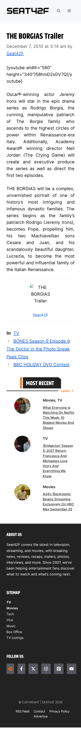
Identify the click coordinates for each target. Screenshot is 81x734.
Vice (9, 620)
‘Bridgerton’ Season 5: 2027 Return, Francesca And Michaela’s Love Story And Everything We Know (58, 461)
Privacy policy (59, 711)
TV (16, 333)
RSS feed (22, 711)
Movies (12, 608)
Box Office (14, 632)
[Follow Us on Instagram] (46, 669)
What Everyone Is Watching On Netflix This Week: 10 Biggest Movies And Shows (58, 418)
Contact (39, 711)
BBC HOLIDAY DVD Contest (41, 364)
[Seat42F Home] (10, 669)
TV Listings (15, 638)
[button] (58, 10)
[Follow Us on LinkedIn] (59, 669)
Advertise (41, 716)
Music (11, 626)
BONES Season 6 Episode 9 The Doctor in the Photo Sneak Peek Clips (38, 349)
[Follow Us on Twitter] (33, 669)
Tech (10, 614)
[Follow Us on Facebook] (21, 669)
